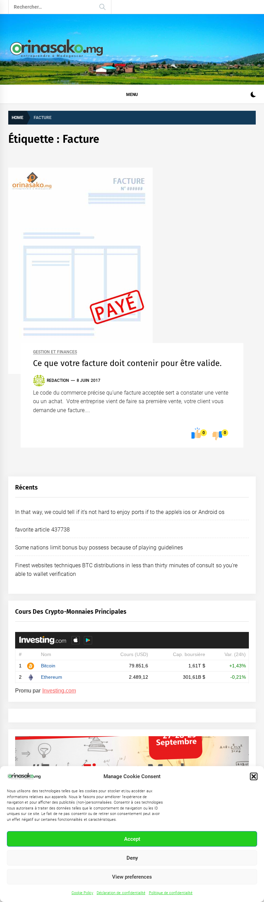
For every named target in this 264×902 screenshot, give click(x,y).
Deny (132, 858)
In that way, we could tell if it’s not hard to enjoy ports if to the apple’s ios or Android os (119, 512)
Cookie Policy (82, 893)
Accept (132, 839)
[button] (253, 776)
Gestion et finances (55, 352)
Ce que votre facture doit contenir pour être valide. (127, 363)
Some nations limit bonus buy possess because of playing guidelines (99, 547)
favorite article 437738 (42, 529)
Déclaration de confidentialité (121, 893)
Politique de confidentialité (171, 893)
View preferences (132, 877)
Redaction (58, 380)
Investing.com (59, 691)
